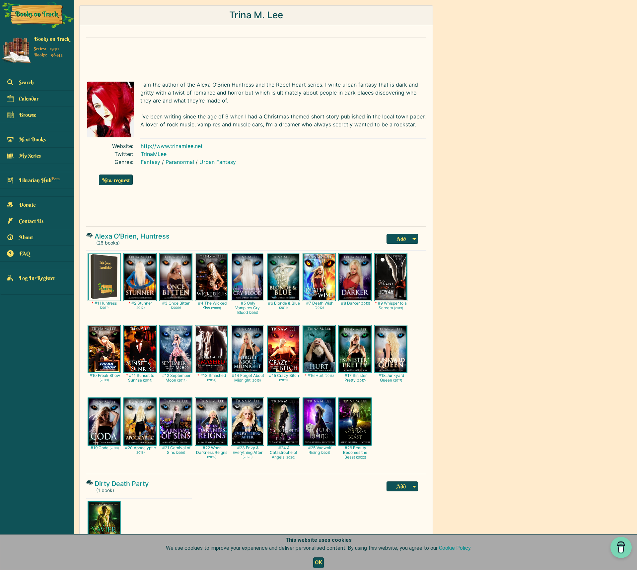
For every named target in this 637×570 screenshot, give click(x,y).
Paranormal (180, 162)
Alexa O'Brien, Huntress (132, 236)
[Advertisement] (243, 58)
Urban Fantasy (217, 162)
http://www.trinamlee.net (172, 146)
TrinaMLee (154, 154)
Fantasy (150, 162)
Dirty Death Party (122, 484)
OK (318, 562)
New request (116, 180)
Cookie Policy (454, 548)
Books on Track (52, 39)
